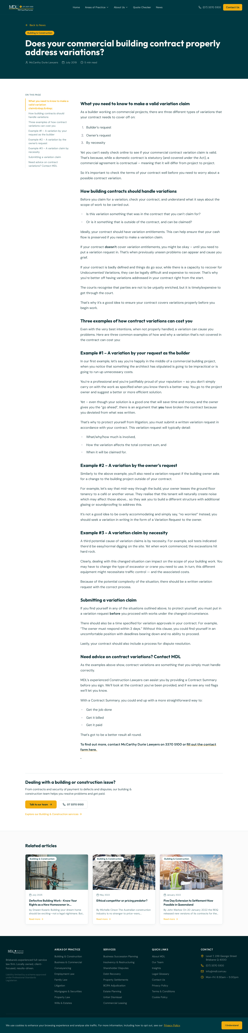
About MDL (158, 956)
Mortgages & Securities (68, 991)
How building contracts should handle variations (46, 115)
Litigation (59, 985)
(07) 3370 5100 (212, 7)
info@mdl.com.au (216, 971)
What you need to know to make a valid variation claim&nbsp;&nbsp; (48, 104)
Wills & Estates (63, 1003)
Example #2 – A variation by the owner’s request (47, 141)
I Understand (232, 1025)
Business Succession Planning (120, 956)
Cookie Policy (160, 997)
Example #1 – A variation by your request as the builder (48, 132)
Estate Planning (112, 991)
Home (76, 7)
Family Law (60, 979)
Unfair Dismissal (112, 997)
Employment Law (64, 973)
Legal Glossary (160, 973)
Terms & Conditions (163, 991)
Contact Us (232, 7)
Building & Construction (68, 956)
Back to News (38, 25)
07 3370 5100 (75, 804)
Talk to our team (39, 804)
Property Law (62, 997)
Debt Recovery (112, 973)
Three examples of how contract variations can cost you (48, 123)
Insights (156, 968)
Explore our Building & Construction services (51, 814)
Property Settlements (115, 979)
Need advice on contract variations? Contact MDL (43, 163)
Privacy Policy (160, 985)
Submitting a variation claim (45, 157)
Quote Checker (142, 7)
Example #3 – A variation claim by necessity (49, 150)
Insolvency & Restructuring (119, 962)
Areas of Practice (95, 7)
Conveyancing (62, 968)
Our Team (157, 962)
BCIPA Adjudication (114, 985)
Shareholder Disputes (116, 968)
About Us (119, 7)
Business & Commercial (68, 962)
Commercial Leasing (115, 1003)
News (159, 7)
